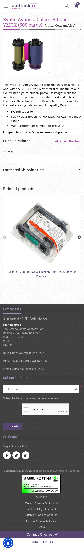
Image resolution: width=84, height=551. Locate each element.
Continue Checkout (40, 534)
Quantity (8, 151)
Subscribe (12, 426)
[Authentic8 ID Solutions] (25, 6)
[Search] (66, 6)
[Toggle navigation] (7, 6)
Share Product (70, 141)
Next (79, 237)
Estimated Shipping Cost (24, 170)
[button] (8, 543)
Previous (5, 237)
